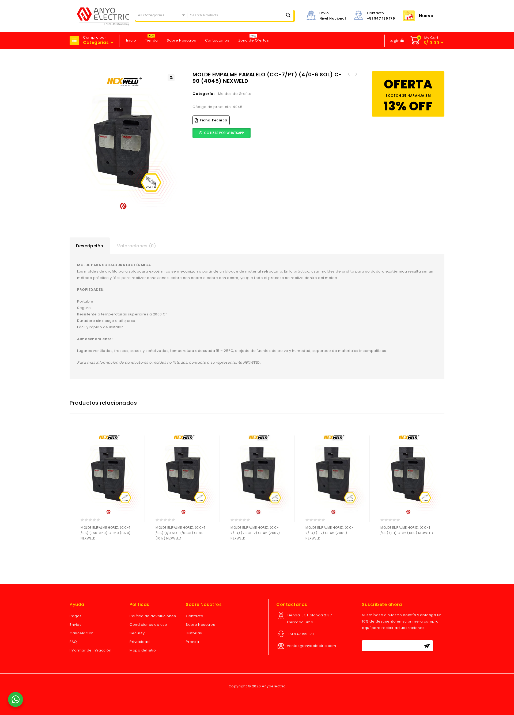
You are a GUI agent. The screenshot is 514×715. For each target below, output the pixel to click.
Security (137, 633)
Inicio (131, 40)
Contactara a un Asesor (96, 552)
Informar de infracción (90, 650)
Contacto (194, 616)
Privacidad (140, 641)
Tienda (151, 40)
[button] (171, 77)
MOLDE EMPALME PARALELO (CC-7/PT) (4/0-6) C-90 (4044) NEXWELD (356, 74)
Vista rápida (106, 552)
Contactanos (217, 40)
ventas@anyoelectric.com (311, 645)
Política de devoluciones (153, 616)
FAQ (73, 641)
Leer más (85, 552)
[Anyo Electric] (103, 16)
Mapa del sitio (143, 650)
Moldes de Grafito (235, 93)
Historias (194, 633)
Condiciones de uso (148, 624)
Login (395, 40)
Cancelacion (82, 633)
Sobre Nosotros (181, 40)
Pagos (76, 616)
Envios (75, 624)
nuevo (426, 16)
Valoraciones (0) (136, 246)
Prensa (192, 641)
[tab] (90, 246)
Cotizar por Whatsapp (224, 133)
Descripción (89, 246)
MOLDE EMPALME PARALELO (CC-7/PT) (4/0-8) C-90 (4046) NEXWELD (349, 74)
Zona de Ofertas (253, 40)
